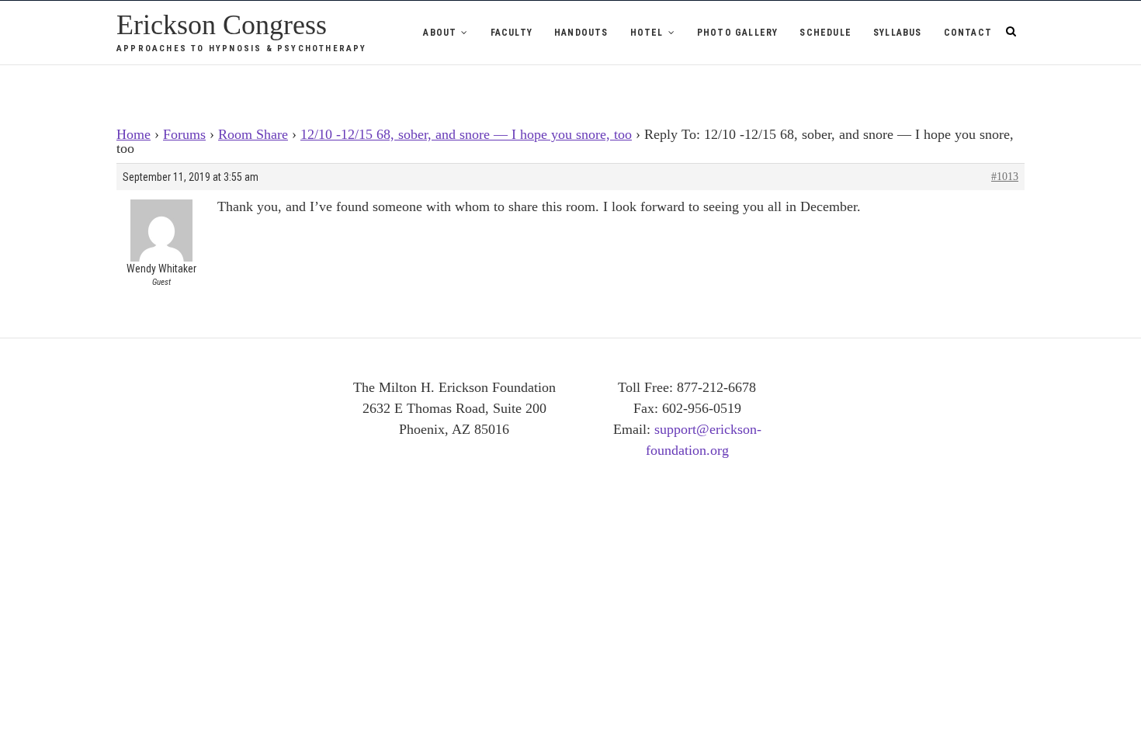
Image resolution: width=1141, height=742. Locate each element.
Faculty (511, 32)
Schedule (825, 32)
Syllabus (897, 32)
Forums (184, 134)
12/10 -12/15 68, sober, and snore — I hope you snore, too (466, 134)
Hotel (647, 32)
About (439, 32)
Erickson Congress (221, 24)
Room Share (253, 134)
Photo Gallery (738, 32)
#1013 (1004, 176)
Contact (968, 32)
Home (133, 134)
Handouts (581, 32)
